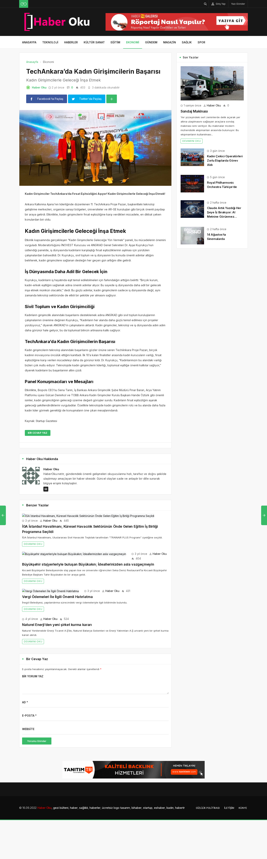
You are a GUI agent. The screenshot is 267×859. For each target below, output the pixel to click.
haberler (95, 808)
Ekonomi (132, 42)
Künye (243, 807)
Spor (201, 42)
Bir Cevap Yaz (37, 432)
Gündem (151, 42)
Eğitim (115, 42)
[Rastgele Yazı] (23, 4)
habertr (180, 808)
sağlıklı (83, 808)
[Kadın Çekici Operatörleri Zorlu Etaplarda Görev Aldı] (192, 156)
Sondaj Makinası (194, 111)
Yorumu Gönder (36, 741)
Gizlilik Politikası (208, 807)
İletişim (229, 807)
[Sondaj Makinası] (212, 83)
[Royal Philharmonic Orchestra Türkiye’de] (192, 183)
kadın (170, 808)
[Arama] (205, 4)
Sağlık (187, 42)
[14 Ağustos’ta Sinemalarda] (192, 235)
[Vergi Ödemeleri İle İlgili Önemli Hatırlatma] (50, 591)
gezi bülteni (60, 808)
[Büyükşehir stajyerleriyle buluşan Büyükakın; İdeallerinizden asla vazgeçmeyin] (74, 553)
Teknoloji (50, 42)
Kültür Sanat (94, 42)
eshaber (159, 808)
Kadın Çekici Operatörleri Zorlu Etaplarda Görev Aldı (225, 160)
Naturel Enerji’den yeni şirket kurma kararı (57, 625)
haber (74, 808)
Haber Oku (39, 87)
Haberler (71, 42)
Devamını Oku (33, 544)
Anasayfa (29, 42)
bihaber (137, 808)
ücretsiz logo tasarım (116, 808)
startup (147, 808)
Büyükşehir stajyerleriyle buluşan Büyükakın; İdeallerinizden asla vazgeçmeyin (88, 564)
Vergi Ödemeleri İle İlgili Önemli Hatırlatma (57, 597)
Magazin (169, 42)
